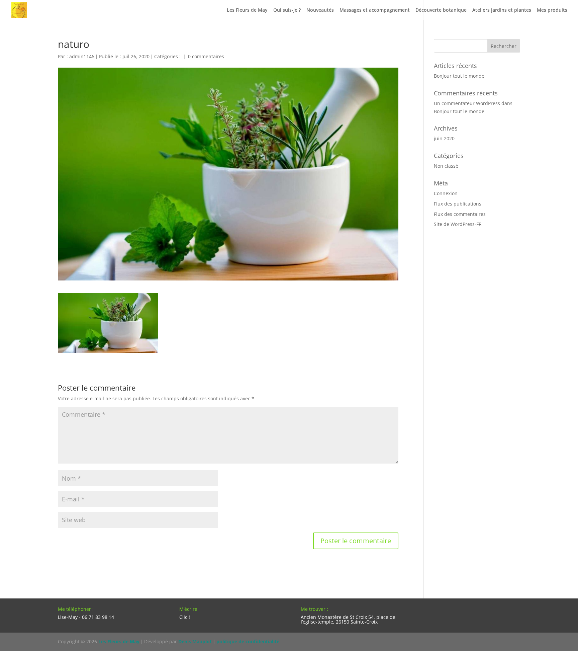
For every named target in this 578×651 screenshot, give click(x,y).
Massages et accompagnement (375, 10)
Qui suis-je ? (287, 10)
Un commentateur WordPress (467, 103)
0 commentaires (206, 56)
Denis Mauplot (195, 641)
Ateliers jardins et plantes (501, 10)
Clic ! (184, 617)
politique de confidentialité (247, 641)
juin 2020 (444, 138)
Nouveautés (320, 10)
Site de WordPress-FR (458, 224)
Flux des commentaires (460, 214)
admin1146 (81, 56)
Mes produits (552, 10)
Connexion (446, 193)
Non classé (446, 166)
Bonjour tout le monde (459, 76)
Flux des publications (457, 203)
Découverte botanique (441, 10)
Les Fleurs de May (247, 10)
